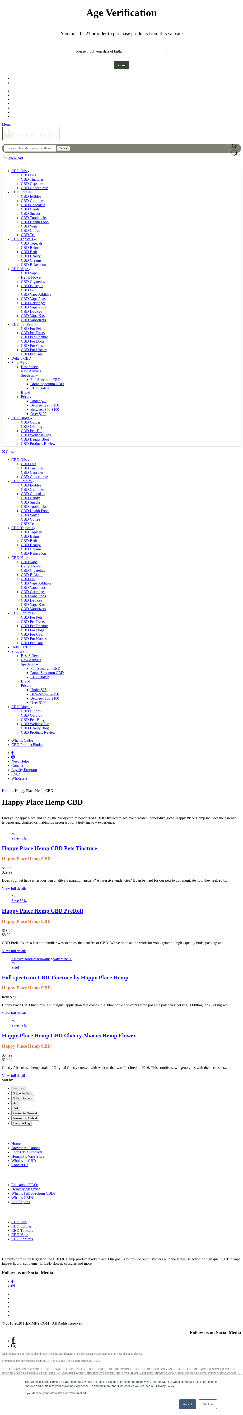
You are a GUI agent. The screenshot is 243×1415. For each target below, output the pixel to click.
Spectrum (28, 375)
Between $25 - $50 (44, 405)
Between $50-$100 (44, 409)
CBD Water (30, 226)
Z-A (15, 1108)
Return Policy (21, 1298)
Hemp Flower (31, 277)
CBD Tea (28, 235)
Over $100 (38, 414)
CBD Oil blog (31, 426)
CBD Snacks (31, 213)
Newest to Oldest (25, 1118)
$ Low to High (22, 1093)
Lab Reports (20, 1202)
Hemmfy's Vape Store (27, 1156)
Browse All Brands (25, 1148)
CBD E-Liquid (32, 286)
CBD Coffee (30, 230)
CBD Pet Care (32, 354)
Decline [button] (208, 1404)
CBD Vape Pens (33, 299)
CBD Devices (31, 311)
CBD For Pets (22, 324)
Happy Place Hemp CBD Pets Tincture (49, 848)
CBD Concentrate (34, 188)
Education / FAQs (24, 1185)
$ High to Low (22, 1098)
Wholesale (19, 116)
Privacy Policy (22, 1307)
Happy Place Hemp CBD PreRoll (42, 911)
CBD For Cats (32, 346)
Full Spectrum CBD (45, 380)
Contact (17, 765)
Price (25, 397)
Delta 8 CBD (21, 358)
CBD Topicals (22, 239)
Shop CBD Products (26, 1152)
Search (16, 1294)
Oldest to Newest (25, 1113)
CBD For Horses (34, 350)
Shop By (18, 363)
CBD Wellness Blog (36, 435)
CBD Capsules (32, 184)
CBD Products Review (38, 444)
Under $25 (38, 401)
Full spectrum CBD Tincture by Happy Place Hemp (65, 977)
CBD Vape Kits (33, 316)
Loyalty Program (23, 108)
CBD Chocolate (33, 205)
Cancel (63, 148)
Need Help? (20, 761)
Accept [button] (187, 1404)
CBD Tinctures (32, 179)
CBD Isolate (39, 388)
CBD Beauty (31, 256)
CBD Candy (30, 209)
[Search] (234, 148)
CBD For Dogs (32, 341)
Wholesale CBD (23, 1161)
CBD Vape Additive (36, 294)
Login (15, 774)
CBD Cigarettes (33, 282)
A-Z (15, 1103)
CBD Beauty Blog (35, 439)
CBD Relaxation (33, 265)
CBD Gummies (32, 201)
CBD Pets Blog (32, 431)
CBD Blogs (20, 418)
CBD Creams (31, 260)
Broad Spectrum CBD (47, 384)
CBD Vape (20, 269)
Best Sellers (29, 367)
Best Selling (21, 1123)
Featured (19, 1088)
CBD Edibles (22, 192)
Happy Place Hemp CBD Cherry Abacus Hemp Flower (69, 1035)
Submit (121, 65)
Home (6, 791)
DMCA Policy (22, 1315)
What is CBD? (22, 740)
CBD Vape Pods (33, 307)
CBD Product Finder (26, 83)
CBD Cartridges (33, 303)
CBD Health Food (35, 222)
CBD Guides (31, 422)
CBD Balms (30, 248)
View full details (14, 888)
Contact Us (19, 1165)
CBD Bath (29, 252)
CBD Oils (19, 171)
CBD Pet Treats (33, 333)
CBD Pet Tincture (34, 337)
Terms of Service (24, 1302)
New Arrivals (31, 371)
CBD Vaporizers (33, 320)
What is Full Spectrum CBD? (33, 1193)
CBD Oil (28, 290)
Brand (25, 392)
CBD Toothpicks (34, 218)
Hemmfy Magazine (25, 1189)
